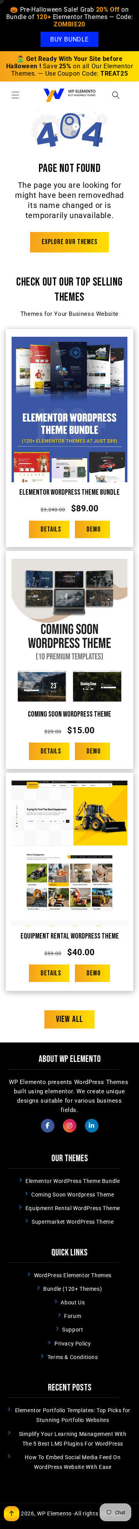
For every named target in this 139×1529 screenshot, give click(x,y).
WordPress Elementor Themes (73, 1275)
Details (51, 529)
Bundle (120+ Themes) (72, 1289)
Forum (72, 1316)
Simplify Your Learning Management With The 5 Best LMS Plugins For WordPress (73, 1439)
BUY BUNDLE (69, 39)
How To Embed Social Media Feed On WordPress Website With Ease (72, 1462)
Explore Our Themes (69, 242)
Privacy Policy (72, 1343)
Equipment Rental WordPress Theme (69, 936)
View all (69, 1019)
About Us (73, 1302)
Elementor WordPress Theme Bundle (69, 492)
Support (72, 1329)
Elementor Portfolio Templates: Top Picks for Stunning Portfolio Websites (73, 1415)
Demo (93, 529)
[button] (15, 95)
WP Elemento (54, 1513)
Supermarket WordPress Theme (73, 1222)
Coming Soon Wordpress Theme (69, 714)
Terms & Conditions (72, 1357)
